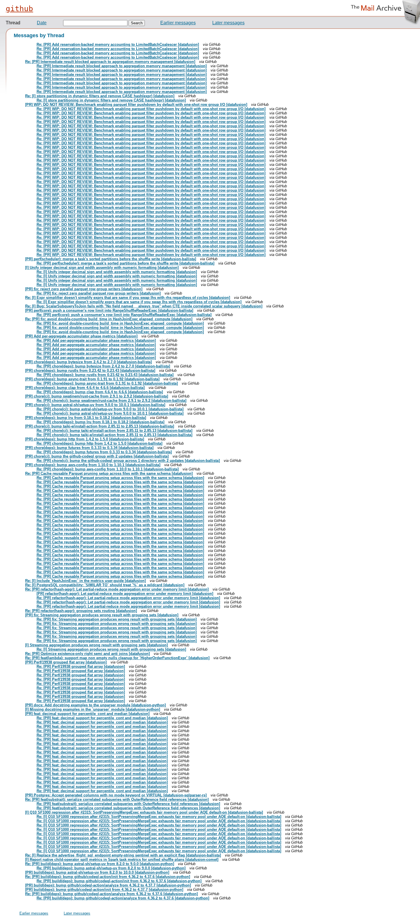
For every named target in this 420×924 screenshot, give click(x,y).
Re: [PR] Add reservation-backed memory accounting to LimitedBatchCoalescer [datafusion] (118, 44)
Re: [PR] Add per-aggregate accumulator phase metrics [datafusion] (96, 340)
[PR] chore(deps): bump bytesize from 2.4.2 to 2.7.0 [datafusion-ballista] (88, 362)
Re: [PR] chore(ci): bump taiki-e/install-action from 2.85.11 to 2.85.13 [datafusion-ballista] (114, 430)
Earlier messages (178, 22)
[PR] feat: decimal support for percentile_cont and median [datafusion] (87, 714)
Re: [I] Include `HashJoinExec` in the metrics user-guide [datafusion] (85, 581)
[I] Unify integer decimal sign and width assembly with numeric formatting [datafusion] (102, 267)
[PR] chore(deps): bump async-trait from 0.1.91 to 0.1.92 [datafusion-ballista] (92, 379)
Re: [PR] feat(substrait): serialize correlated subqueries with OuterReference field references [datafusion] (117, 799)
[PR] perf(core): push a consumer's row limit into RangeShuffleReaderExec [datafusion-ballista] (109, 310)
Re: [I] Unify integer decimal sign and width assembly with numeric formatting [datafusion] (117, 272)
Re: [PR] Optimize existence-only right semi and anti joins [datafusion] (87, 653)
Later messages (228, 22)
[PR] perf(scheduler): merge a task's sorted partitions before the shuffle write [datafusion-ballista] (110, 259)
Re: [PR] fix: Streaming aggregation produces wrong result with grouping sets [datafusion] (117, 619)
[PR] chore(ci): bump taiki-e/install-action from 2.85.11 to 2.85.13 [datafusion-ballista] (99, 426)
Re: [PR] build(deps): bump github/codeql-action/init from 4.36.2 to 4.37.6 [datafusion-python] (107, 877)
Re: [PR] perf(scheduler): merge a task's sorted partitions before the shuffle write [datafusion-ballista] (125, 263)
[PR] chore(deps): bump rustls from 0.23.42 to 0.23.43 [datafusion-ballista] (90, 370)
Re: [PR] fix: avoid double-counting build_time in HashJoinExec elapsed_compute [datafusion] (108, 319)
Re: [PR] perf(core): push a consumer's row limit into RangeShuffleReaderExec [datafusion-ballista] (124, 315)
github (19, 8)
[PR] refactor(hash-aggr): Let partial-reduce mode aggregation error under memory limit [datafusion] (125, 593)
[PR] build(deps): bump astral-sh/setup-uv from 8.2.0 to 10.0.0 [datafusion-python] (97, 872)
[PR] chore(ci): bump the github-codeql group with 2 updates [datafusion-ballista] (97, 456)
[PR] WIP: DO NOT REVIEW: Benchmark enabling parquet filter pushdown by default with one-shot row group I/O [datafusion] (136, 104)
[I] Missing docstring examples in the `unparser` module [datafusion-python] (92, 709)
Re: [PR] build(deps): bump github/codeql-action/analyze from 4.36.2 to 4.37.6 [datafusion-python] (111, 894)
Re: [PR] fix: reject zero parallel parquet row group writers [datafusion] (99, 293)
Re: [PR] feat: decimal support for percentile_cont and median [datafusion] (102, 718)
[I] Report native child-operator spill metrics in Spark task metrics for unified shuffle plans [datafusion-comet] (121, 859)
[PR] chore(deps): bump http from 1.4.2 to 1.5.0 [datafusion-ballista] (84, 439)
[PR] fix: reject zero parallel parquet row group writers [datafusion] (83, 289)
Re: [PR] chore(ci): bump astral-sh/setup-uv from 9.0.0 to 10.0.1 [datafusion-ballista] (110, 409)
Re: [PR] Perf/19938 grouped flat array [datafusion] (81, 666)
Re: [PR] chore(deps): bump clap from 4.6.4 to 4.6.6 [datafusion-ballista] (100, 392)
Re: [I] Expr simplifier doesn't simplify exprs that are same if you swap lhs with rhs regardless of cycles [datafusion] (127, 297)
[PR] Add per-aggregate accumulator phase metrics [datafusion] (81, 336)
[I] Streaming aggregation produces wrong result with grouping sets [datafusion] (96, 645)
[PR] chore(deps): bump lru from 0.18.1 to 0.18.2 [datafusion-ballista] (85, 418)
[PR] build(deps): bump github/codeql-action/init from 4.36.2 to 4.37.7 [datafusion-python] (104, 889)
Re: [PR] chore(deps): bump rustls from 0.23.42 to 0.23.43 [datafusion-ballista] (105, 375)
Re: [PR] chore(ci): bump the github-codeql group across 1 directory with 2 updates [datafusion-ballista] (128, 460)
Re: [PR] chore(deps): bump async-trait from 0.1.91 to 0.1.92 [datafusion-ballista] (107, 383)
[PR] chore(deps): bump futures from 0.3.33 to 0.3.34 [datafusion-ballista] (89, 448)
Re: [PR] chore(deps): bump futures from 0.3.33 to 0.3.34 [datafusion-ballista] (104, 452)
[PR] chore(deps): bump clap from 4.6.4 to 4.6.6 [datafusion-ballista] (85, 388)
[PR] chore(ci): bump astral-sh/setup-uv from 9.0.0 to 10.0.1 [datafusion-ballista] (95, 405)
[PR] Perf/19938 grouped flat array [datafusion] (66, 662)
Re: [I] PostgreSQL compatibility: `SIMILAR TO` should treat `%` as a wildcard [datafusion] (104, 585)
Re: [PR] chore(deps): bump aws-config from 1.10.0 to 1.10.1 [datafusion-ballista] (108, 469)
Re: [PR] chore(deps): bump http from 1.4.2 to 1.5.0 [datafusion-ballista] (99, 443)
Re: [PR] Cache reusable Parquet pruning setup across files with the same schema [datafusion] (109, 473)
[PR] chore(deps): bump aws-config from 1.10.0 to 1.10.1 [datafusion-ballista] (92, 465)
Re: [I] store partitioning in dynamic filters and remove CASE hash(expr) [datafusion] (99, 96)
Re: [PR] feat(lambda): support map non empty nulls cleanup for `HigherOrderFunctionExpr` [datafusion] (117, 658)
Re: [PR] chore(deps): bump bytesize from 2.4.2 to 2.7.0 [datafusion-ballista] (103, 366)
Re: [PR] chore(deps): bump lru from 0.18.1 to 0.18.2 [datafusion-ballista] (100, 422)
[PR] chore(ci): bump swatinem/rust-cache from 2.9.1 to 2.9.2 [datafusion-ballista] (96, 396)
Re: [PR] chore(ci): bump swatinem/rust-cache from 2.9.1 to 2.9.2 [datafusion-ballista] (111, 400)
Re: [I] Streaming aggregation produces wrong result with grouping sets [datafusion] (111, 649)
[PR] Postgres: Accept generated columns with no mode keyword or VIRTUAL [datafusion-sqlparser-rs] (116, 795)
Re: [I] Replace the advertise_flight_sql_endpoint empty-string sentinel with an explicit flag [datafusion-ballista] (123, 855)
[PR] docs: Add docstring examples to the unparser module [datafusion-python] (95, 705)
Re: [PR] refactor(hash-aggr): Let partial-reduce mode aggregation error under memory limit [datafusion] (117, 589)
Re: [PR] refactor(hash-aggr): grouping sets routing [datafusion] (81, 611)
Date (42, 22)
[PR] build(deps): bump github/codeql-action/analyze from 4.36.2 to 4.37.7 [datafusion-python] (108, 885)
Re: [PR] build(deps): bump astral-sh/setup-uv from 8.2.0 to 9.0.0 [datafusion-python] (99, 864)
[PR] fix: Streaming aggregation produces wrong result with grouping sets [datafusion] (101, 615)
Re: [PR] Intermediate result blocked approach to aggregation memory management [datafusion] (110, 61)
